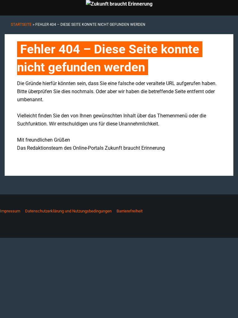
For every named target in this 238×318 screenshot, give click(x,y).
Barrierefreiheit (130, 211)
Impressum (10, 211)
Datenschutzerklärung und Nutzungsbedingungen (68, 211)
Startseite (21, 24)
